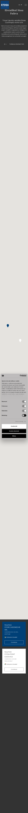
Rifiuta (14, 436)
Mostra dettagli (19, 421)
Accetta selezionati (14, 431)
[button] (20, 5)
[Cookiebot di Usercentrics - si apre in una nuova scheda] (20, 376)
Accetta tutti (14, 426)
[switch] (24, 406)
